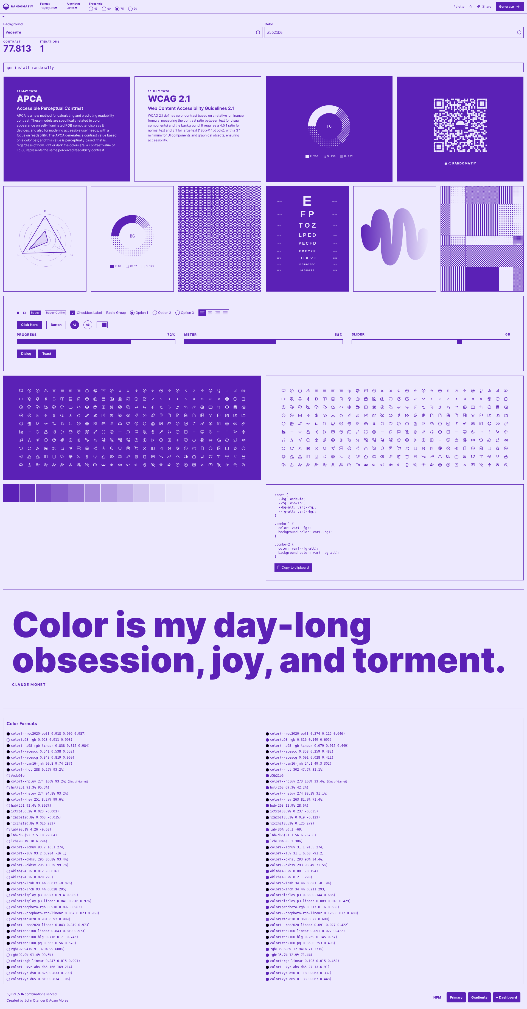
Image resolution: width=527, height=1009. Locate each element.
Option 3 (187, 313)
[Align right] (218, 312)
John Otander (34, 1000)
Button (56, 325)
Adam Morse (58, 1000)
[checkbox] (72, 313)
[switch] (102, 325)
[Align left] (202, 312)
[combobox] (49, 8)
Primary (456, 997)
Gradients (479, 997)
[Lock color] (258, 32)
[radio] (91, 9)
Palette (458, 6)
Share (486, 6)
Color (269, 24)
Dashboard (508, 997)
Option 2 (164, 313)
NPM (437, 997)
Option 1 (142, 313)
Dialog (26, 353)
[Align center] (210, 312)
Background (13, 24)
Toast (46, 353)
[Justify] (225, 312)
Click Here (29, 325)
